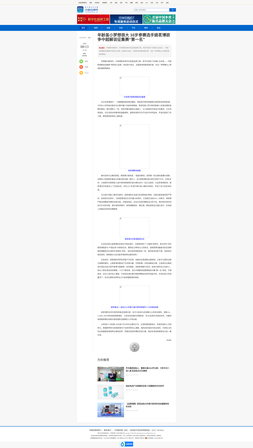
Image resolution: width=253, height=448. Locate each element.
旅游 (136, 2)
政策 (91, 2)
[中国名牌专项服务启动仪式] (126, 19)
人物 (111, 2)
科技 (121, 2)
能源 (167, 2)
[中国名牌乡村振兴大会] (159, 19)
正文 (89, 37)
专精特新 (104, 2)
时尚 (152, 2)
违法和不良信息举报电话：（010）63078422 (147, 430)
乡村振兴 (97, 2)
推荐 (96, 28)
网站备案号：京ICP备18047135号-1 (119, 438)
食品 (142, 2)
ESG (147, 2)
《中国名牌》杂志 (120, 430)
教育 (146, 28)
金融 (116, 2)
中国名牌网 (82, 37)
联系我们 (107, 430)
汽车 (126, 2)
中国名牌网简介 (95, 430)
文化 (157, 2)
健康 (131, 2)
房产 (162, 2)
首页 (83, 28)
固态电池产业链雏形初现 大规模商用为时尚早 (145, 386)
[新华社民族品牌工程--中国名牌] (93, 19)
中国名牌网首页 (82, 2)
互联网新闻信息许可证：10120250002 (100, 438)
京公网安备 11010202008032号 (155, 438)
